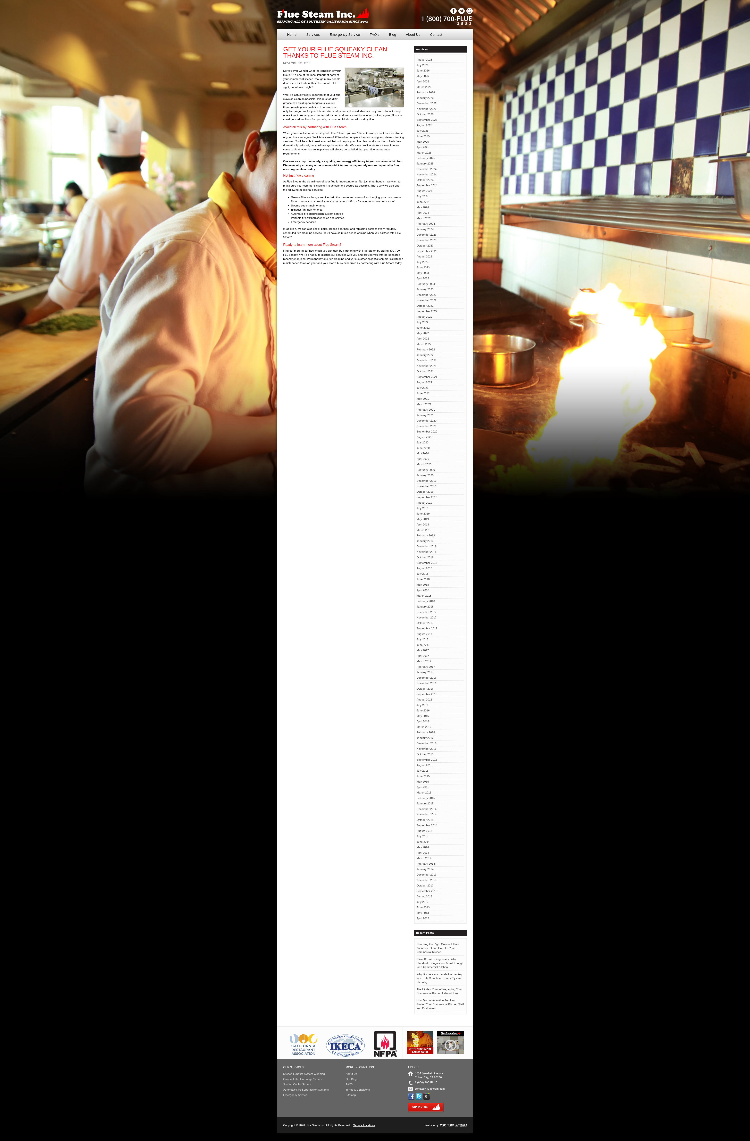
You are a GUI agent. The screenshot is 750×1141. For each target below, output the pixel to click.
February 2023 (426, 283)
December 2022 (427, 294)
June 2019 (423, 513)
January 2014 (425, 869)
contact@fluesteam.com (430, 1088)
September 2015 (427, 759)
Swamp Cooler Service (297, 1084)
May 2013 (423, 912)
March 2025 (424, 152)
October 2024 (425, 179)
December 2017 (427, 612)
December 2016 (427, 677)
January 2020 (425, 475)
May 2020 (423, 453)
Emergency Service (344, 35)
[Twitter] (461, 13)
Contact (436, 35)
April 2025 (423, 147)
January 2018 (425, 606)
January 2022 (425, 355)
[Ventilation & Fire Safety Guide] (420, 1053)
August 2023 (424, 256)
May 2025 (423, 141)
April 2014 (423, 852)
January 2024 (425, 229)
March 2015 (424, 792)
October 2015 (425, 754)
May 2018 (423, 584)
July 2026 (423, 65)
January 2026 (425, 97)
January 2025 (425, 163)
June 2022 (423, 327)
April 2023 (423, 278)
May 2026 (423, 76)
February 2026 (426, 92)
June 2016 (423, 710)
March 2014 (424, 858)
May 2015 (423, 781)
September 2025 (427, 119)
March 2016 (424, 726)
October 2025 (425, 114)
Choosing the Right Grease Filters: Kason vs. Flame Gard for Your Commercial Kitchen (438, 948)
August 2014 (424, 830)
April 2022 (423, 338)
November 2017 (427, 617)
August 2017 (424, 633)
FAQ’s (374, 35)
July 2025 (423, 130)
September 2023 (427, 251)
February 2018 (426, 601)
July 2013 (423, 901)
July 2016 (423, 705)
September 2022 (427, 311)
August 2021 (424, 382)
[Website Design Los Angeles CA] (453, 1125)
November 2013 (427, 880)
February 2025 (426, 158)
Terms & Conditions (358, 1089)
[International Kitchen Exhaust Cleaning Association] (345, 1055)
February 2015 (426, 798)
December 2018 (427, 546)
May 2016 (423, 715)
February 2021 (426, 409)
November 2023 (427, 240)
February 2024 (426, 223)
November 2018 (427, 551)
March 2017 (424, 661)
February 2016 (426, 732)
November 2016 (427, 683)
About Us (413, 35)
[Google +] (469, 13)
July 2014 (423, 836)
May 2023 (423, 272)
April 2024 (423, 212)
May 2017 (423, 650)
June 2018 (423, 579)
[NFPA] (385, 1055)
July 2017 (423, 639)
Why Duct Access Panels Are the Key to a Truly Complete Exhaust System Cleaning (439, 978)
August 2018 (424, 568)
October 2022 (425, 305)
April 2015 (423, 787)
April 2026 (423, 81)
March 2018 (424, 595)
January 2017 (425, 672)
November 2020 (427, 426)
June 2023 (423, 267)
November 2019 (427, 486)
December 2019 (427, 480)
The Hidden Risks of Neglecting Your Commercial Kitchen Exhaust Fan (439, 991)
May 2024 (423, 207)
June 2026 (423, 70)
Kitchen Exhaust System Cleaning (304, 1073)
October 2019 (425, 491)
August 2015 (424, 765)
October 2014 (425, 819)
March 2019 (424, 530)
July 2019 (423, 508)
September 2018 (427, 562)
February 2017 (426, 666)
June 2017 (423, 644)
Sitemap (351, 1094)
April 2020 (423, 458)
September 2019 (427, 497)
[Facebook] (453, 13)
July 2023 (423, 262)
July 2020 (423, 442)
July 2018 (423, 573)
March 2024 (424, 218)
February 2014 (426, 863)
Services (313, 35)
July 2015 (423, 770)
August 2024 (424, 190)
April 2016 (423, 721)
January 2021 (425, 415)
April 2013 (423, 918)
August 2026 (424, 59)
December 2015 (427, 743)
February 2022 (426, 349)
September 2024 (427, 185)
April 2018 (423, 590)
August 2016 (424, 699)
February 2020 (426, 469)
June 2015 (423, 776)
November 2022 (427, 300)
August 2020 (424, 437)
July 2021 (423, 387)
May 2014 (423, 847)
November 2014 (427, 814)
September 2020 (427, 431)
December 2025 (427, 103)
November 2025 (427, 108)
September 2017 (427, 628)
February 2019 (426, 535)
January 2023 (425, 289)
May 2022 (423, 333)
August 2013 (424, 896)
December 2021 (427, 360)
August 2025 (424, 125)
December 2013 (427, 874)
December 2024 (427, 169)
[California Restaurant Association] (303, 1055)
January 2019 (425, 540)
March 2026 (424, 86)
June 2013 (423, 907)
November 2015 (427, 748)
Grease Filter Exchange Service (302, 1079)
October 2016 (425, 688)
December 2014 (427, 808)
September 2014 (427, 825)
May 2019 (423, 519)
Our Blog (351, 1079)
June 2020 (423, 447)
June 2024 (423, 201)
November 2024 (427, 174)
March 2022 (424, 344)
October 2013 (425, 885)
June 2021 (423, 393)
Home (291, 35)
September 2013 (427, 891)
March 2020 (424, 464)
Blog (392, 35)
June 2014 (423, 841)
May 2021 (423, 398)
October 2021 (425, 371)
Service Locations (364, 1125)
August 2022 (424, 316)
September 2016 (427, 694)
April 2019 (423, 524)
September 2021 (427, 376)
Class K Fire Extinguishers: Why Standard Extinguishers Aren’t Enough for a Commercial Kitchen (440, 963)
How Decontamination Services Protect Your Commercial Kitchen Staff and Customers (440, 1004)
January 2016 (425, 737)
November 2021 (427, 365)
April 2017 (423, 655)
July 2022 (423, 322)
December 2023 (427, 234)
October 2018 (425, 557)
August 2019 (424, 502)
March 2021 (424, 404)
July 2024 (423, 196)
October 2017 (425, 623)
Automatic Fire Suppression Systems (306, 1089)
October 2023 (425, 245)
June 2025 (423, 136)
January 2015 (425, 803)
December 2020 (427, 420)
